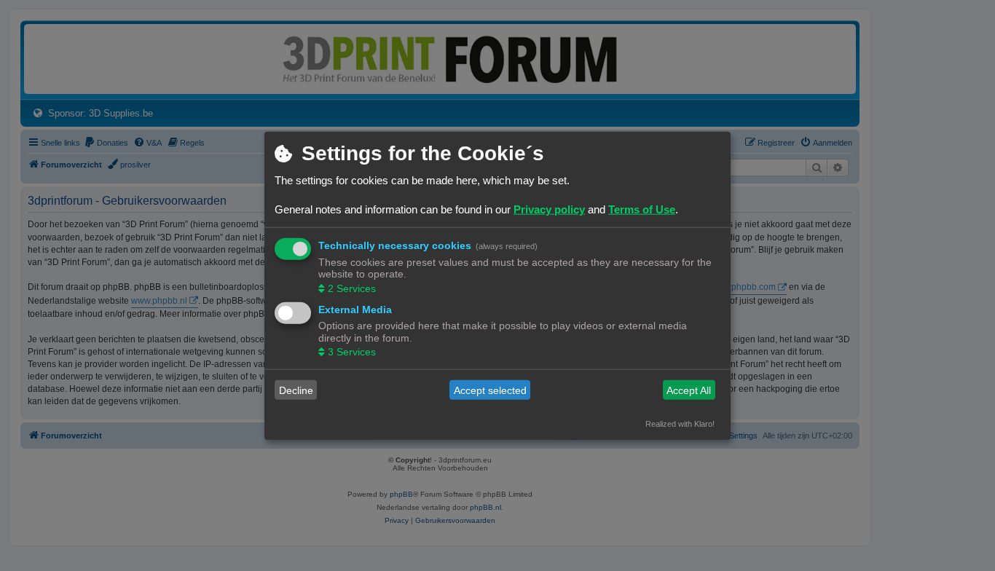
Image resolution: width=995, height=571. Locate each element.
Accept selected (490, 389)
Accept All (688, 389)
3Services (352, 352)
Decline (296, 389)
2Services (352, 288)
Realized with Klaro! (680, 424)
